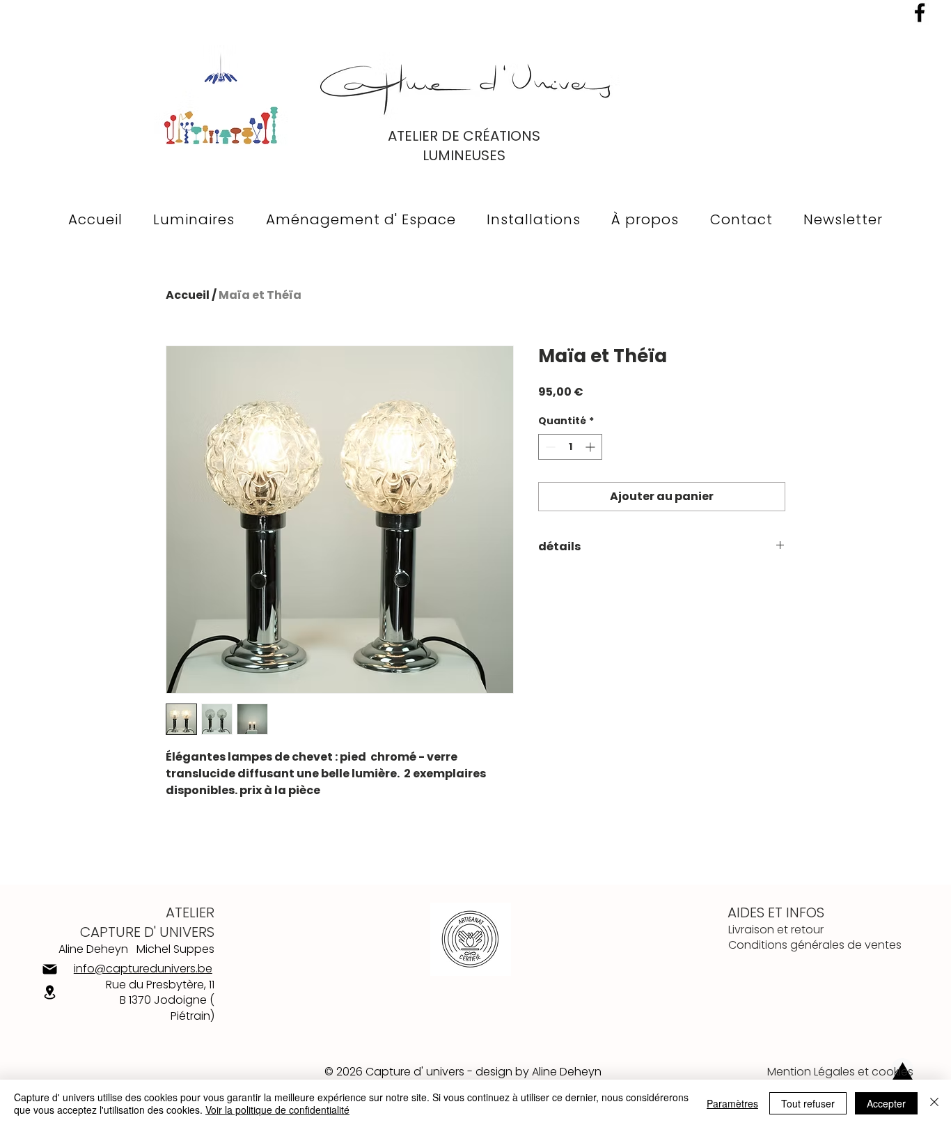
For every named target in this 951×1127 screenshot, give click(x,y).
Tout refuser (808, 1103)
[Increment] (591, 447)
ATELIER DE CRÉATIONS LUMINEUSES (464, 145)
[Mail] (50, 969)
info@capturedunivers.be (143, 969)
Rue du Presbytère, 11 (160, 985)
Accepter (886, 1103)
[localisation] (50, 992)
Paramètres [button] (732, 1103)
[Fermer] (934, 1103)
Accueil (188, 295)
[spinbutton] (570, 447)
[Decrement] (549, 447)
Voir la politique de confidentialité (277, 1110)
